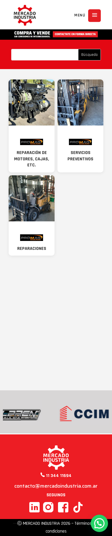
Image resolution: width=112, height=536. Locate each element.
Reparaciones (31, 249)
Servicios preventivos (80, 156)
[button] (99, 523)
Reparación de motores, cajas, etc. (31, 159)
